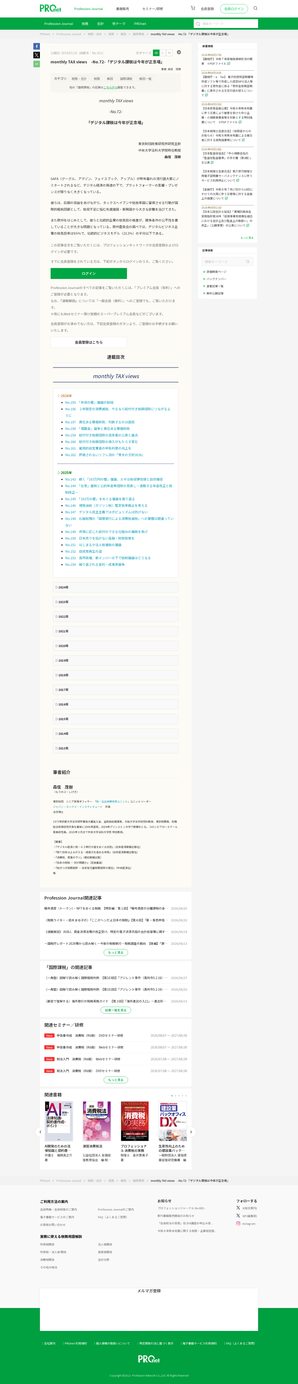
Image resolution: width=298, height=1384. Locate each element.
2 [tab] (175, 1095)
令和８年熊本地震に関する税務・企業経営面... (187, 1231)
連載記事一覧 (215, 286)
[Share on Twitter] (36, 57)
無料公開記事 (215, 293)
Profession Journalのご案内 (116, 1209)
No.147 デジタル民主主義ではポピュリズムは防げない (106, 512)
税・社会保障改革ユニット (112, 801)
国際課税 (138, 34)
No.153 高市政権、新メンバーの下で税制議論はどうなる (108, 557)
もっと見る (115, 952)
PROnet (45, 34)
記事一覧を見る (116, 1010)
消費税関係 (47, 1260)
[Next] (191, 1132)
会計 (100, 23)
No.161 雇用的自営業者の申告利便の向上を (98, 448)
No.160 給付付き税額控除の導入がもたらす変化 (101, 441)
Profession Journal (88, 8)
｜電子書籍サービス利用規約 (198, 1343)
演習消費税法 (92, 1146)
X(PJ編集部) (249, 1216)
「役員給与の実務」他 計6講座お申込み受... (185, 1223)
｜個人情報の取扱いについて (111, 1343)
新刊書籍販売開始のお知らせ (176, 1216)
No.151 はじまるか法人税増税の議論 (93, 544)
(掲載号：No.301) (91, 53)
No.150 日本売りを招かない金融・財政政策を (100, 538)
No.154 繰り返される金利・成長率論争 (95, 564)
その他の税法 (48, 1267)
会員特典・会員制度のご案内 (58, 1209)
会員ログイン (234, 8)
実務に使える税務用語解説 (61, 1236)
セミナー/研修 (152, 8)
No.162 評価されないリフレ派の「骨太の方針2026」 (105, 454)
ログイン (89, 273)
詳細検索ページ (216, 272)
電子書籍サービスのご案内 (57, 1217)
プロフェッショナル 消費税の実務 (134, 1148)
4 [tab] (182, 1095)
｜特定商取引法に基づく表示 (155, 1343)
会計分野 (103, 1260)
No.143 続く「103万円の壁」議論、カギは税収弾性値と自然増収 (114, 479)
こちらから (110, 87)
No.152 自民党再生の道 (83, 551)
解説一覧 (145, 78)
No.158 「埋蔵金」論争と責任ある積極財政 (97, 428)
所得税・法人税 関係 (53, 1252)
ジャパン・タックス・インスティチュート (78, 806)
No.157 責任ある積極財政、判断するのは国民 (100, 422)
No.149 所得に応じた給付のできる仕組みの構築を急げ (106, 531)
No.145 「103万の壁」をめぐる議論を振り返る (100, 499)
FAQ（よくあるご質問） (113, 1217)
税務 (85, 23)
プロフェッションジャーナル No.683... (182, 1208)
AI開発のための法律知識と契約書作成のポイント (58, 1150)
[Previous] (40, 1132)
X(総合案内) (249, 1208)
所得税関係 (47, 1244)
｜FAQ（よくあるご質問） (240, 1343)
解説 (123, 34)
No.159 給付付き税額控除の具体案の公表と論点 (101, 435)
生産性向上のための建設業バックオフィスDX (172, 1150)
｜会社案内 (48, 1343)
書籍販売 (122, 8)
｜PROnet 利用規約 (74, 1343)
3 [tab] (179, 1095)
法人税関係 (105, 1244)
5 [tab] (186, 1095)
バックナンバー (216, 279)
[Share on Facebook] (36, 48)
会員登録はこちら (89, 342)
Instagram (248, 1223)
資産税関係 (105, 1252)
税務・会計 (95, 34)
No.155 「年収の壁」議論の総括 (89, 402)
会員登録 (207, 8)
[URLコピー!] (36, 66)
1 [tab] (172, 1095)
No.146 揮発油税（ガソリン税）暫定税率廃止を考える (106, 505)
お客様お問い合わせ (53, 1225)
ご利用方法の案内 (54, 1201)
